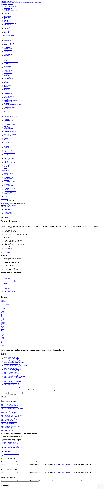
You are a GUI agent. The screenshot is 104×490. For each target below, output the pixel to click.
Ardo (2, 331)
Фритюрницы (7, 99)
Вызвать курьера (8, 259)
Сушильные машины (9, 52)
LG (1, 307)
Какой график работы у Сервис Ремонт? (12, 436)
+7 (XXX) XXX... (5, 206)
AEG (2, 335)
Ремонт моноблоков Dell (7, 428)
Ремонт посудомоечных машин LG (10, 409)
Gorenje (2, 334)
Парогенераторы (8, 73)
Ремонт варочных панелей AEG (9, 419)
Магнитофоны (7, 16)
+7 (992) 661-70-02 (5, 203)
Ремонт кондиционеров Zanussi (9, 422)
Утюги (5, 67)
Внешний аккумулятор (10, 131)
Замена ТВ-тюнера (12, 375)
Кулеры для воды (8, 54)
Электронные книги (9, 120)
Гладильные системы (9, 68)
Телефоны (6, 117)
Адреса (5, 210)
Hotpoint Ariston (5, 304)
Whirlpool (3, 323)
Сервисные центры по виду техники (13, 446)
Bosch (2, 300)
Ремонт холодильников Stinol (8, 423)
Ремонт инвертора (11, 372)
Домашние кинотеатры (10, 23)
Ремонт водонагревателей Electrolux (10, 413)
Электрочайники (8, 93)
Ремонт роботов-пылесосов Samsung (10, 416)
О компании (7, 209)
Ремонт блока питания (13, 381)
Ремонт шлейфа (11, 385)
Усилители (6, 21)
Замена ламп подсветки (13, 361)
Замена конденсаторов (12, 360)
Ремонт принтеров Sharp (7, 430)
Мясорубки (7, 88)
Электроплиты (7, 47)
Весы (5, 81)
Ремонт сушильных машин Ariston (10, 405)
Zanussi (2, 326)
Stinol (2, 341)
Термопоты (7, 111)
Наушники (6, 123)
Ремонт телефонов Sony (7, 424)
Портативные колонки (9, 124)
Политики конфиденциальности (60, 464)
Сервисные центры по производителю (14, 447)
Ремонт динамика (11, 370)
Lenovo (2, 315)
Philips (2, 312)
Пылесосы (6, 64)
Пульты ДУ (7, 13)
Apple (2, 319)
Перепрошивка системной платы (15, 365)
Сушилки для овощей (9, 107)
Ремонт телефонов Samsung (8, 418)
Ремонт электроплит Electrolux (9, 412)
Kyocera (3, 322)
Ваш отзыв (3, 396)
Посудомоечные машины (10, 43)
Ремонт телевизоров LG (7, 411)
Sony (2, 316)
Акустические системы (10, 14)
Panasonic (3, 308)
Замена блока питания (12, 369)
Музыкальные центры (9, 19)
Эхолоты (6, 132)
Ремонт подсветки (11, 373)
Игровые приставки (9, 27)
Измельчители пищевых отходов (12, 104)
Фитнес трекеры (8, 121)
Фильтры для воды (8, 109)
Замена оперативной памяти (14, 362)
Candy (2, 318)
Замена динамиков (11, 357)
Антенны (6, 12)
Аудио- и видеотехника (7, 4)
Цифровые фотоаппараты (10, 293)
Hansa (2, 345)
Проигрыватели (8, 25)
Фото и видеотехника (9, 291)
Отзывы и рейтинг (8, 212)
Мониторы (6, 283)
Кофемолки (7, 97)
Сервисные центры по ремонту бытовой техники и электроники (21, 2)
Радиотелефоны (8, 135)
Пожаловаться (7, 214)
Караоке (6, 20)
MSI (2, 330)
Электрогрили (7, 63)
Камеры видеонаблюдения (10, 10)
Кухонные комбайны (9, 96)
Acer (2, 340)
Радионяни (6, 75)
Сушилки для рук (8, 77)
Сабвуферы (7, 28)
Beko (2, 327)
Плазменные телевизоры (10, 6)
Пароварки (6, 92)
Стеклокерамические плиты (11, 37)
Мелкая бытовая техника (7, 58)
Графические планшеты (10, 134)
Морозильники (7, 55)
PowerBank (6, 138)
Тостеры (6, 84)
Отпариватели (7, 71)
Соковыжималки (8, 101)
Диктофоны (7, 127)
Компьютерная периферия (10, 281)
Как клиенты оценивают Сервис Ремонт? (13, 439)
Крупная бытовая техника (7, 35)
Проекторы (7, 288)
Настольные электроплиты (11, 62)
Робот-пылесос (7, 66)
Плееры (6, 126)
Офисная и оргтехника (10, 286)
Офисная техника (5, 170)
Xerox (2, 338)
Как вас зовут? (4, 393)
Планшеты (6, 119)
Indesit (2, 305)
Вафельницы (7, 103)
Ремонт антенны (11, 368)
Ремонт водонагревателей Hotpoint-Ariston (12, 408)
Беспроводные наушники (10, 116)
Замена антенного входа (13, 366)
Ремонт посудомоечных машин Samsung (11, 415)
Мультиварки (7, 85)
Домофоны (6, 29)
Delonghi (3, 337)
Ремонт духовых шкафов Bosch (9, 404)
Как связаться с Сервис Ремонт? (10, 440)
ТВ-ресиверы (7, 24)
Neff (2, 333)
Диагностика (9, 379)
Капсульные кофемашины (10, 100)
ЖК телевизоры (8, 8)
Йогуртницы (7, 105)
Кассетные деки (8, 31)
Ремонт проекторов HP (7, 420)
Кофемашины (7, 82)
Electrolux (3, 301)
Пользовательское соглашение (11, 454)
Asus (2, 303)
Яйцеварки (6, 60)
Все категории (4, 199)
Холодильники (7, 40)
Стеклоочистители (8, 78)
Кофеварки (6, 89)
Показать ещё (4, 346)
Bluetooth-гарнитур (9, 130)
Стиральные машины (9, 41)
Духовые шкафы (8, 48)
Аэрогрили (6, 94)
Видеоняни (7, 74)
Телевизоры (7, 9)
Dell (2, 344)
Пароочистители (8, 70)
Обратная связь (8, 450)
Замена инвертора (11, 358)
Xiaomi (2, 311)
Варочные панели (8, 46)
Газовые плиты (8, 50)
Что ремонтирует (8, 213)
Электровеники (8, 79)
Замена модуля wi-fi (12, 364)
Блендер (6, 108)
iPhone (5, 139)
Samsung (3, 309)
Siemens (3, 325)
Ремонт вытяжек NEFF (7, 427)
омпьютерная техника (6, 142)
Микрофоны (7, 17)
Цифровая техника (5, 113)
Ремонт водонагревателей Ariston (9, 407)
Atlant (2, 329)
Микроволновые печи (9, 44)
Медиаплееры (7, 32)
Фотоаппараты (21, 293)
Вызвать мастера (14, 206)
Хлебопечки (7, 90)
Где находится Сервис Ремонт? (10, 438)
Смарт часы (7, 137)
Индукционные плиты (9, 39)
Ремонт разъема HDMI (13, 377)
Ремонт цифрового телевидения (15, 376)
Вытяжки (6, 51)
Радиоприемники (8, 128)
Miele (2, 342)
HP (1, 314)
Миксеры (6, 86)
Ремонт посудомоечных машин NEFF (10, 426)
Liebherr (3, 320)
